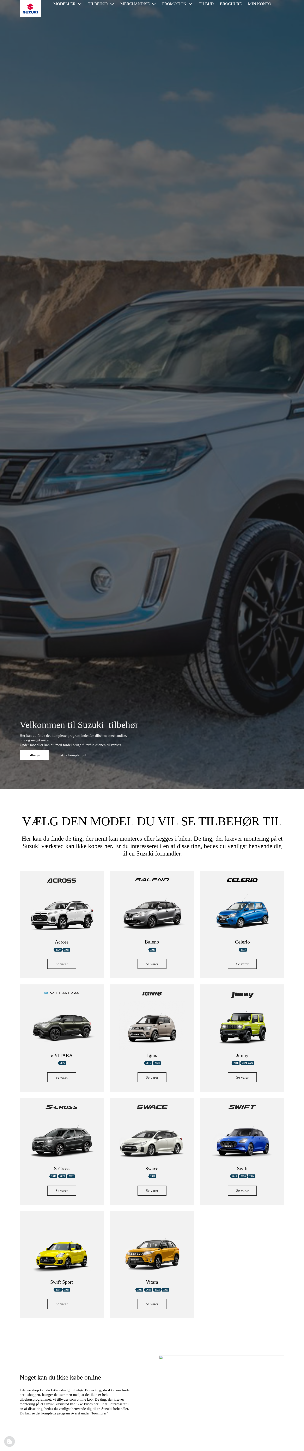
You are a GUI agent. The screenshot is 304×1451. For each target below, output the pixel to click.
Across (61, 942)
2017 (234, 1176)
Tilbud (206, 3)
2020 (58, 949)
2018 (235, 1063)
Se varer (61, 964)
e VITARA (62, 1055)
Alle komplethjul (73, 755)
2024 (251, 1176)
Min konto (259, 3)
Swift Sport (61, 1282)
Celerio (242, 942)
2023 (66, 949)
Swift (242, 1168)
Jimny (242, 1055)
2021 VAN (247, 1063)
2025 (62, 1063)
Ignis (152, 1055)
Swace (151, 1168)
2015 (152, 949)
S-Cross (61, 1168)
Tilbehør (34, 755)
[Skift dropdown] (80, 4)
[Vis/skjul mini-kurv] (279, 4)
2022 (71, 1176)
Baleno (152, 942)
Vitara (152, 1282)
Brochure (231, 3)
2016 (148, 1063)
